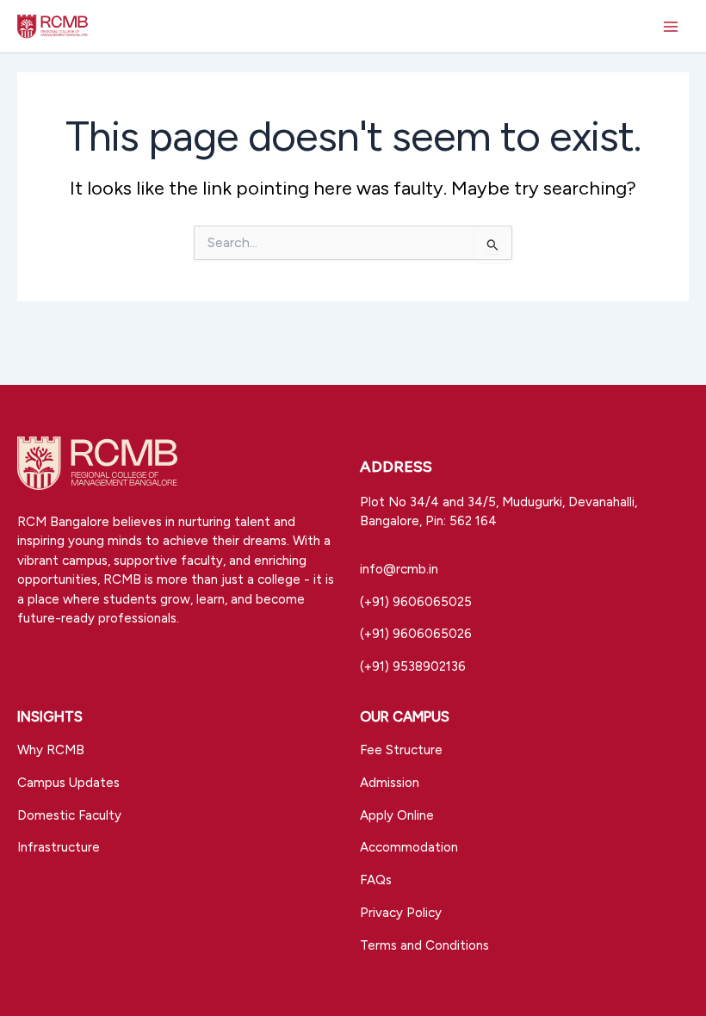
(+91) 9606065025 (416, 602)
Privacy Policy (401, 912)
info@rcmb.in (399, 569)
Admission (389, 782)
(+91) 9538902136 (413, 666)
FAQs (376, 880)
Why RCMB (50, 750)
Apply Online (397, 815)
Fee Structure (401, 750)
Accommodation (409, 847)
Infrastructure (58, 847)
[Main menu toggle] (671, 27)
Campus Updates (68, 782)
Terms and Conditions (424, 945)
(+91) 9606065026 (416, 633)
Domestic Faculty (69, 815)
